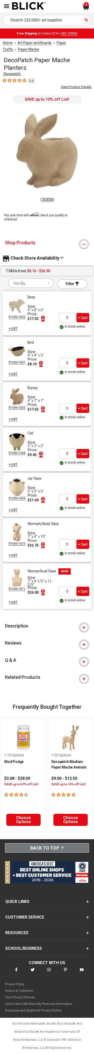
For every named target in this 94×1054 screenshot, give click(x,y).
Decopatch (12, 74)
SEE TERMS (69, 33)
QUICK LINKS (17, 901)
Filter (70, 284)
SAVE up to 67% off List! (21, 784)
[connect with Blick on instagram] (49, 972)
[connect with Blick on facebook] (16, 972)
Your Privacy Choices (20, 997)
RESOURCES (16, 932)
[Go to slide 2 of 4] (45, 199)
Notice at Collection (19, 991)
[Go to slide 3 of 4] (49, 199)
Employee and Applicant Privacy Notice (33, 1010)
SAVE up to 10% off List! (47, 99)
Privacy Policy (14, 984)
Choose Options (23, 819)
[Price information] (43, 319)
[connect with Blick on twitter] (33, 972)
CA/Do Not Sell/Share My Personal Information (38, 1004)
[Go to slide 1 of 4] (42, 199)
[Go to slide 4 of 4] (52, 199)
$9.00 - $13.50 (64, 778)
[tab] (47, 242)
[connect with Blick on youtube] (82, 972)
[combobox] (31, 283)
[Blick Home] (29, 6)
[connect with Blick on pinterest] (65, 972)
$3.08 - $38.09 (17, 778)
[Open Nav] (6, 6)
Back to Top (44, 848)
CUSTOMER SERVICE (24, 917)
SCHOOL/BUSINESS (23, 948)
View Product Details (76, 87)
